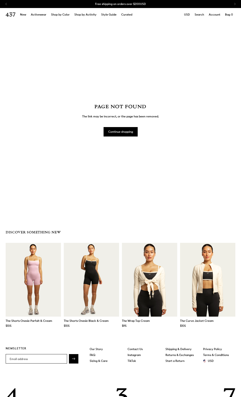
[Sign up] (73, 359)
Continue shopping (120, 131)
